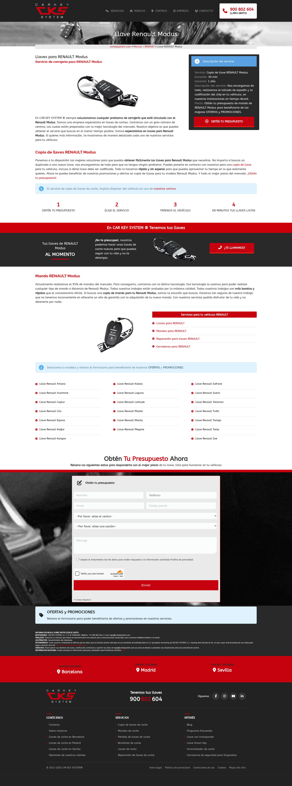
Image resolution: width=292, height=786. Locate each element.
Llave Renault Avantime (53, 392)
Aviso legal (155, 767)
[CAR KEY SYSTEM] (61, 696)
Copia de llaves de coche (133, 724)
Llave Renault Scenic (207, 392)
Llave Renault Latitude (131, 402)
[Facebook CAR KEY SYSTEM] (215, 696)
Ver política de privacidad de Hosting (71, 645)
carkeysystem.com (120, 46)
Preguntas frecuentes (199, 730)
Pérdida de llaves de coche (134, 736)
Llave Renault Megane (130, 429)
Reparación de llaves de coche (136, 755)
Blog (189, 724)
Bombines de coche (129, 742)
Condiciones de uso (204, 767)
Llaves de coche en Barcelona (66, 736)
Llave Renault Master (130, 411)
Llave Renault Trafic (207, 411)
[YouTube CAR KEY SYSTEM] (233, 696)
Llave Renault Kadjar (52, 429)
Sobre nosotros (58, 730)
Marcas (137, 46)
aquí (123, 650)
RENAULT (150, 46)
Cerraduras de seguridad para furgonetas (212, 755)
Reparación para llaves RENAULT (178, 338)
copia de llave (242, 164)
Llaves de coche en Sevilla (64, 749)
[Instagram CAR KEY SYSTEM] (224, 696)
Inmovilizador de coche (201, 749)
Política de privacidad (182, 559)
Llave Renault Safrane (208, 383)
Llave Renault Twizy (207, 429)
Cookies (222, 767)
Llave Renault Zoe (206, 438)
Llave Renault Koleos (130, 383)
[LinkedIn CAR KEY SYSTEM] (242, 696)
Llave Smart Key (197, 742)
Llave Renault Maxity (130, 420)
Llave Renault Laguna (130, 392)
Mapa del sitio (237, 767)
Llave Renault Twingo (208, 420)
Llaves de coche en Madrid (65, 742)
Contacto (54, 724)
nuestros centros (165, 188)
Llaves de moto (127, 749)
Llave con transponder (200, 736)
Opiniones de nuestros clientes (67, 755)
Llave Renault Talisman (209, 402)
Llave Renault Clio (50, 411)
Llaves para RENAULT (170, 323)
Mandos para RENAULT (171, 331)
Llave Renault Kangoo (52, 438)
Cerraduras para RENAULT (173, 346)
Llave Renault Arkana (52, 383)
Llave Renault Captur (52, 402)
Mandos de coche (128, 730)
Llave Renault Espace (52, 420)
